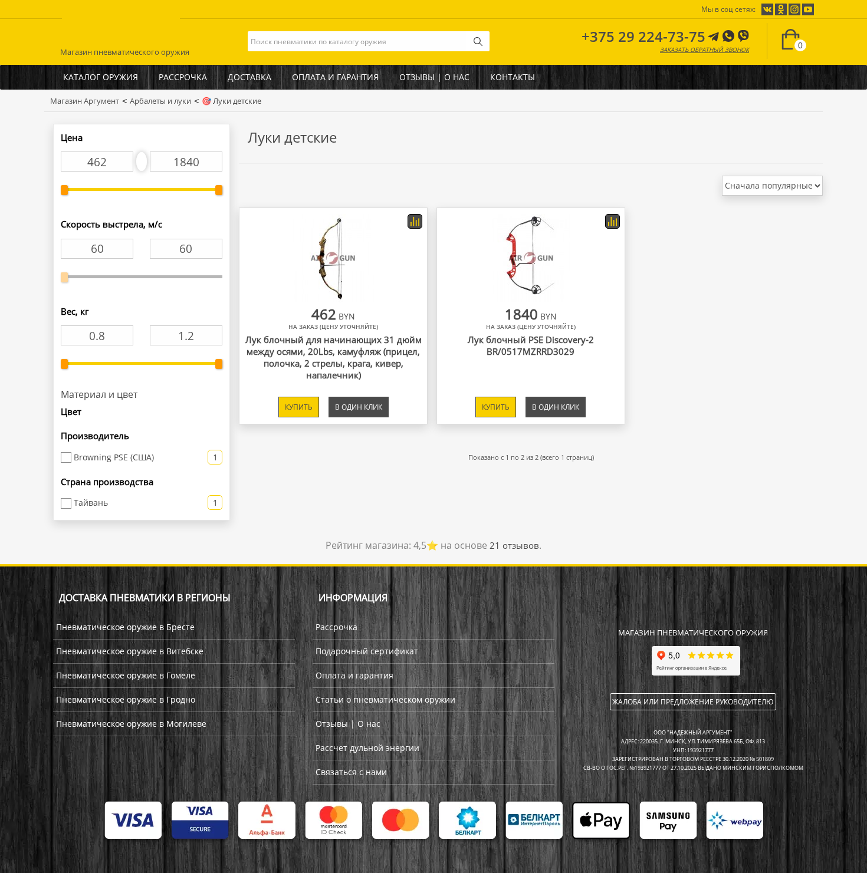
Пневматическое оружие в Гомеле (125, 675)
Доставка (249, 77)
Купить (299, 407)
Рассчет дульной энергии (367, 747)
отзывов (514, 545)
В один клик (358, 407)
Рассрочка (183, 77)
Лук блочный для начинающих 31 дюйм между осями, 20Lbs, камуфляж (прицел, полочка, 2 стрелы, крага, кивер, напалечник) (333, 357)
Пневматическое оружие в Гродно (125, 699)
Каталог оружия (100, 77)
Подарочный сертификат (367, 651)
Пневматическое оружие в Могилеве (131, 723)
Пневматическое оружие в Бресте (125, 626)
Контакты (512, 77)
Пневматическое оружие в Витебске (129, 651)
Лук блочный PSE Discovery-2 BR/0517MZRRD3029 (531, 345)
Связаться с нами (351, 772)
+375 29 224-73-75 (643, 36)
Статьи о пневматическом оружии (385, 699)
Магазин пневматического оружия (124, 50)
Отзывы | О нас (434, 77)
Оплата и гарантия (335, 77)
